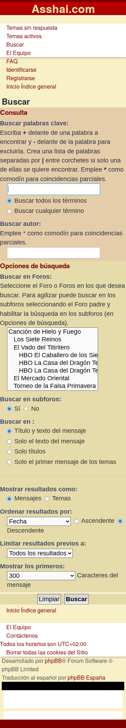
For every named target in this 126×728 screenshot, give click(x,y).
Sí (16, 408)
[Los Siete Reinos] (52, 340)
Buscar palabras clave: (34, 123)
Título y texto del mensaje (49, 430)
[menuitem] (28, 27)
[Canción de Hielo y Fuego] (52, 332)
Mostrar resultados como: (38, 489)
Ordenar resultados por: (36, 511)
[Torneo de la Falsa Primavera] (52, 386)
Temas (60, 498)
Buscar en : (17, 421)
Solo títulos (29, 451)
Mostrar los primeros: (32, 566)
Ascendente (97, 520)
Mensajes (27, 498)
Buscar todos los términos (50, 200)
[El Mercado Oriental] (52, 378)
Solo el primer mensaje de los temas (64, 461)
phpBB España (86, 677)
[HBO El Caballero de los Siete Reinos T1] (52, 355)
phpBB (53, 661)
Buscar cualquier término (48, 210)
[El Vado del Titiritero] (52, 348)
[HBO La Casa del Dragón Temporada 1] (52, 363)
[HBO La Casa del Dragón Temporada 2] (52, 371)
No (34, 408)
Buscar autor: (20, 223)
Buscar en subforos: (30, 399)
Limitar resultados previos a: (43, 543)
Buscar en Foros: (26, 276)
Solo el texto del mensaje (49, 441)
